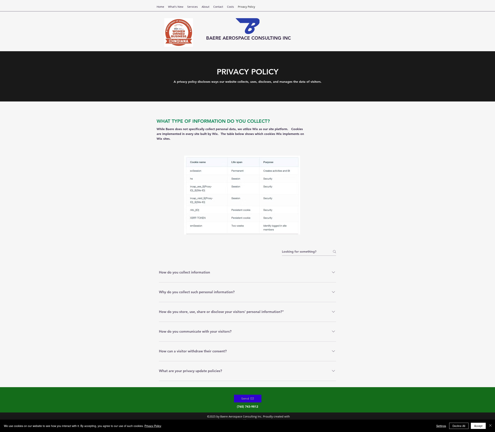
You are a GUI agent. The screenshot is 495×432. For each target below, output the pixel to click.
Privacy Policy (152, 426)
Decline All (458, 426)
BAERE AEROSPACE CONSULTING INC (248, 38)
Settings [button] (441, 426)
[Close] (490, 426)
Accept (478, 426)
